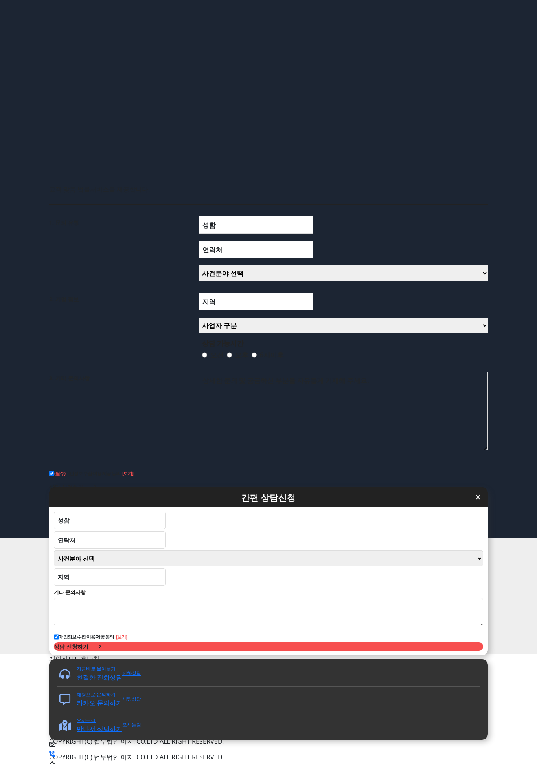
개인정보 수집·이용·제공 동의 (87, 473)
